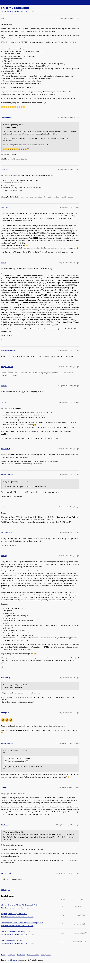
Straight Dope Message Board (11, 2)
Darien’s (52, 305)
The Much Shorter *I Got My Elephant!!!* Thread (21, 905)
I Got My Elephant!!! (15, 7)
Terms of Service (33, 955)
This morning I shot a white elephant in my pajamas (22, 922)
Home (3, 955)
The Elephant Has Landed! (11, 940)
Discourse (13, 960)
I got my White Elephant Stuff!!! (14, 914)
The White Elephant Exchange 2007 (15, 931)
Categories (11, 955)
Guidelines (21, 955)
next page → (5, 890)
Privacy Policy (46, 955)
